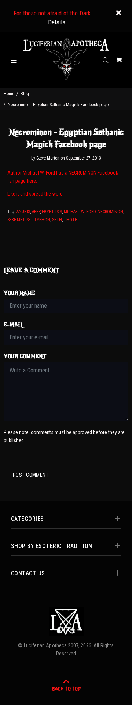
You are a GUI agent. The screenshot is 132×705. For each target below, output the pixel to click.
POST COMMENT (30, 475)
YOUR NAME (19, 293)
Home (9, 93)
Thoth (71, 219)
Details (56, 22)
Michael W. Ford (80, 211)
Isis (58, 211)
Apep (36, 211)
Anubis (23, 211)
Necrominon (110, 211)
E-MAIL (13, 325)
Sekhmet (16, 219)
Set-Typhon (38, 219)
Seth (57, 219)
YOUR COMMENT (25, 356)
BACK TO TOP (66, 688)
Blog (25, 93)
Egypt (48, 211)
